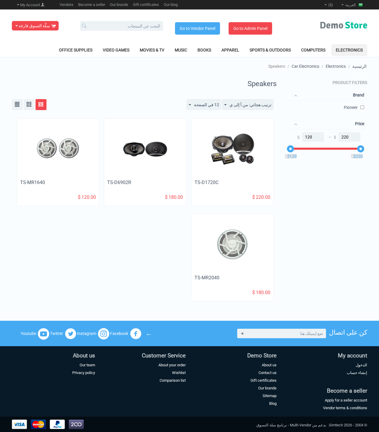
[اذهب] (242, 333)
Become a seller (91, 4)
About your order (172, 365)
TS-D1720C (207, 182)
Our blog (171, 4)
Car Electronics (305, 66)
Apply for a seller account (346, 400)
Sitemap (270, 396)
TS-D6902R (119, 182)
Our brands (119, 4)
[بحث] (84, 26)
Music (181, 50)
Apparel (230, 50)
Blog (273, 403)
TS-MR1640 (32, 182)
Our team (87, 365)
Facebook (119, 333)
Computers (313, 50)
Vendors (66, 4)
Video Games (116, 50)
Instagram (86, 333)
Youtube (28, 333)
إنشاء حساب (357, 372)
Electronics (349, 50)
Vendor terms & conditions (345, 408)
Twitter (56, 333)
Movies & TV (152, 50)
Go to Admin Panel (250, 28)
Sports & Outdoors (270, 50)
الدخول (361, 365)
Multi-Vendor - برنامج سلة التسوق (283, 425)
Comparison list (173, 380)
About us (269, 365)
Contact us (267, 372)
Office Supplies (75, 50)
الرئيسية (359, 66)
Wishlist (179, 372)
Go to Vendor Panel (197, 28)
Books (204, 50)
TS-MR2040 (207, 278)
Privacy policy (83, 372)
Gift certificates (146, 4)
